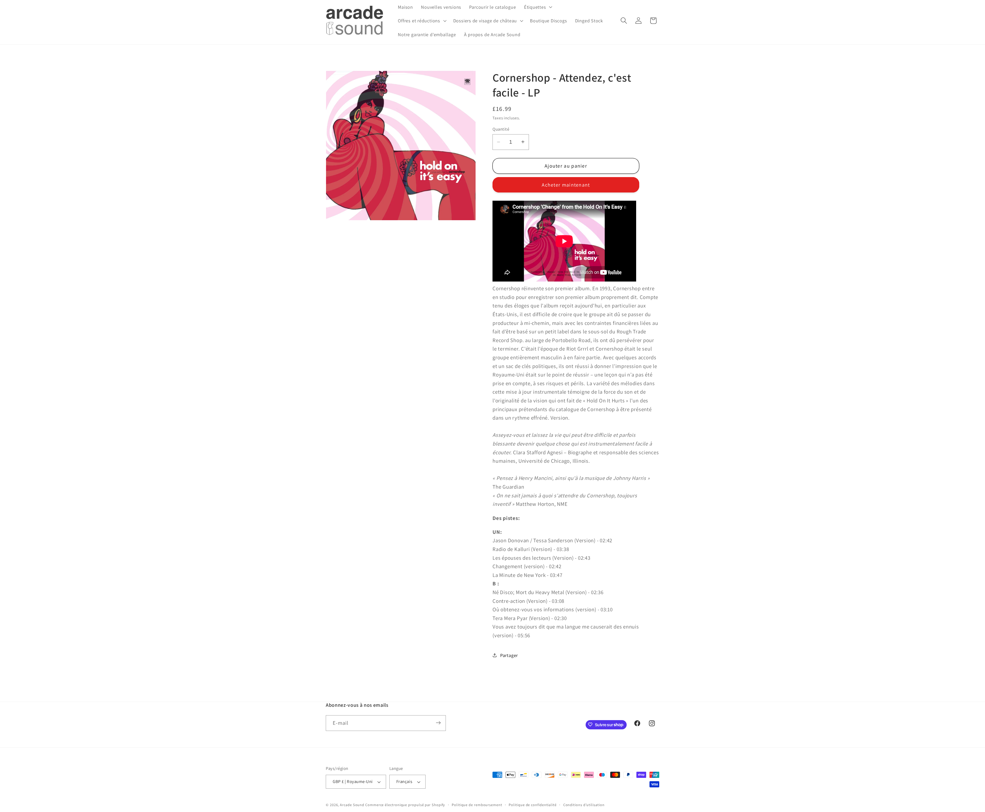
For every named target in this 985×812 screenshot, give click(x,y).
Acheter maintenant (566, 184)
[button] (537, 7)
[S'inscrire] (438, 723)
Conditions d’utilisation (584, 804)
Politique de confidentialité (532, 804)
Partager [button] (509, 655)
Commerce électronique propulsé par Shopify (405, 804)
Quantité (501, 129)
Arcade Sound (352, 804)
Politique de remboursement (477, 804)
